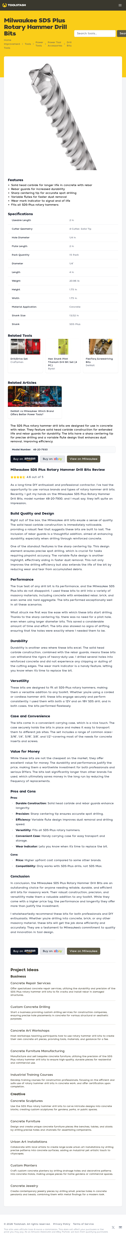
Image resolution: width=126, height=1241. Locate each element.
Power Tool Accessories (55, 44)
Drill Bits (69, 44)
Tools (28, 44)
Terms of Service (83, 1224)
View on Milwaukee (83, 458)
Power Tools (39, 44)
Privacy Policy (61, 1224)
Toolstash (20, 1224)
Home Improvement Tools (12, 44)
